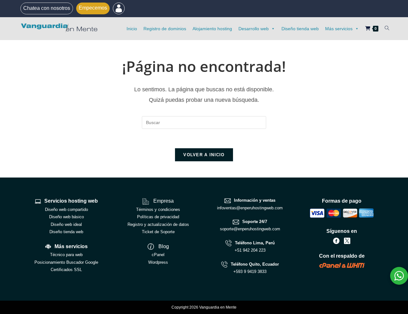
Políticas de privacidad (158, 216)
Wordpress (158, 262)
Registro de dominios (164, 28)
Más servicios (339, 28)
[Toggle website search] (387, 28)
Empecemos (93, 7)
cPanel (158, 254)
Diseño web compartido (66, 209)
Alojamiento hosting (212, 28)
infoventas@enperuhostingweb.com (250, 208)
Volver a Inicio (204, 154)
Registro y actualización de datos (158, 224)
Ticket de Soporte (158, 231)
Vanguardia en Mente (218, 307)
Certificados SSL (66, 269)
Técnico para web (66, 254)
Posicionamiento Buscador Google (66, 262)
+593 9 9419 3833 (249, 271)
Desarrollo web (253, 28)
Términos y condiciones (158, 209)
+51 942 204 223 (250, 250)
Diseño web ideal (66, 224)
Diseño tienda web (300, 28)
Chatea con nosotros (46, 8)
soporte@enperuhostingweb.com (250, 229)
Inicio (132, 28)
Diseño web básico (66, 216)
